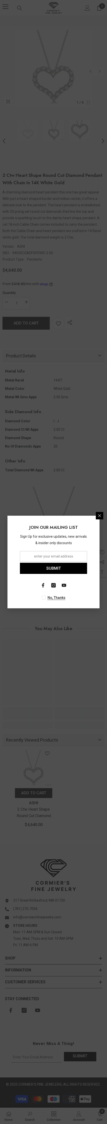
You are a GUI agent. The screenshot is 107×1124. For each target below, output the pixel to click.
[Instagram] (53, 585)
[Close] (99, 515)
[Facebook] (43, 585)
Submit (53, 568)
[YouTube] (64, 585)
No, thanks (56, 598)
